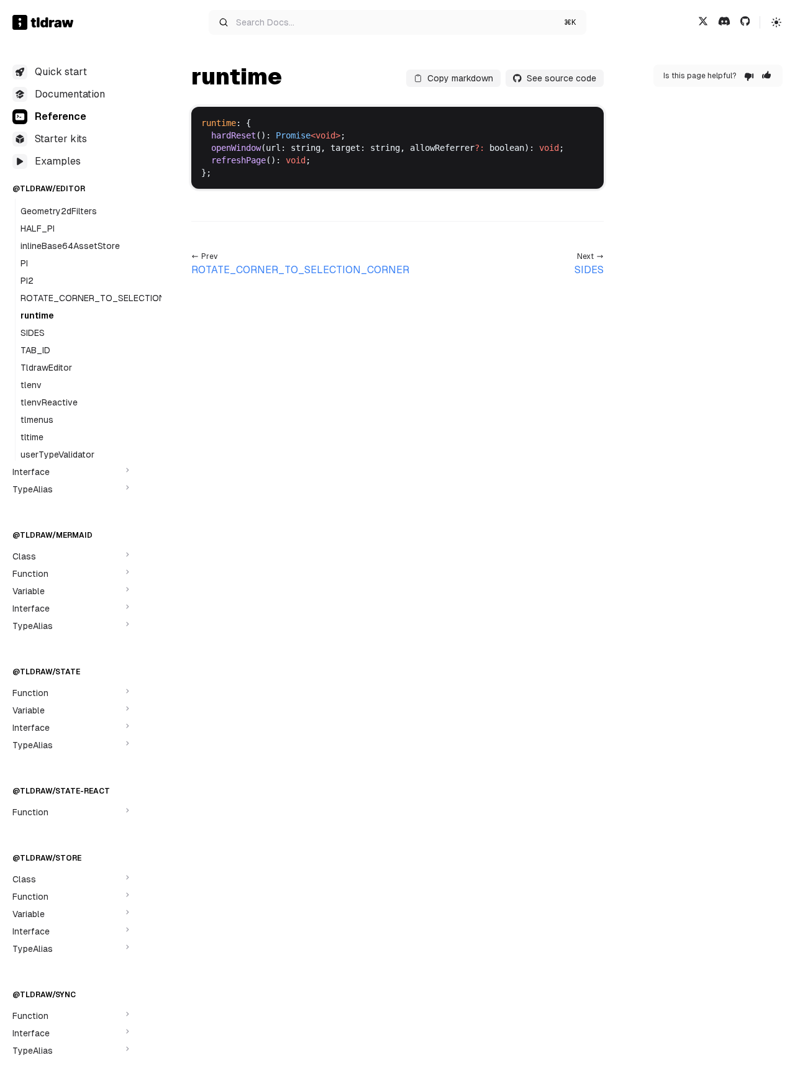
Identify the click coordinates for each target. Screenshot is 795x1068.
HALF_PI (37, 228)
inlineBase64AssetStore (70, 246)
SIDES (32, 333)
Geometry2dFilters (58, 211)
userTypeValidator (57, 454)
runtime (37, 315)
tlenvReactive (49, 402)
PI (24, 263)
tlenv (31, 385)
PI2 (27, 281)
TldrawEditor (46, 368)
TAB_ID (35, 350)
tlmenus (36, 420)
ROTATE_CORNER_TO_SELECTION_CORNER (113, 298)
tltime (31, 437)
